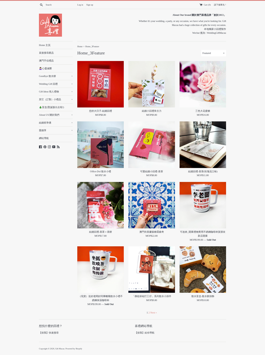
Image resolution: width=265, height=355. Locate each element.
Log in (80, 5)
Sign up (89, 5)
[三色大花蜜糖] (203, 84)
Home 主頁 (44, 45)
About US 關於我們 (56, 115)
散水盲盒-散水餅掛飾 (202, 296)
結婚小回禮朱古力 (151, 111)
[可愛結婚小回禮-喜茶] (151, 144)
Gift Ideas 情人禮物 (56, 91)
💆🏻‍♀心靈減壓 (45, 68)
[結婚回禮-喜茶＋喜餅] (100, 205)
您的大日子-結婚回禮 (100, 111)
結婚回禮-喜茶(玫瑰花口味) (202, 171)
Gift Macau (60, 349)
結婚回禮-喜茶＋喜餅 (100, 232)
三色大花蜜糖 (202, 111)
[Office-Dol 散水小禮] (100, 144)
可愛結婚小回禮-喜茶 (151, 171)
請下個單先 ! (220, 5)
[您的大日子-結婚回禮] (100, 84)
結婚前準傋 (56, 122)
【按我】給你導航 (144, 332)
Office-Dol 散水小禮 (100, 171)
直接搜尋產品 (46, 53)
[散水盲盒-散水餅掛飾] (203, 269)
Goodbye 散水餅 (56, 76)
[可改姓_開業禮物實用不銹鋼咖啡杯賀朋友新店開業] (203, 205)
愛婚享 (56, 130)
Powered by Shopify (73, 349)
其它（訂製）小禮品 (56, 99)
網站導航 (44, 138)
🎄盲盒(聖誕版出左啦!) (51, 107)
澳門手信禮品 (46, 60)
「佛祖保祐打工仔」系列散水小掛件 (151, 296)
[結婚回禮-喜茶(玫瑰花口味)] (203, 144)
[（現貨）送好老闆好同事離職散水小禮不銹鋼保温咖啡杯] (100, 269)
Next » (153, 312)
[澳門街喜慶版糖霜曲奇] (151, 205)
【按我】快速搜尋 (49, 332)
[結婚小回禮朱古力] (151, 84)
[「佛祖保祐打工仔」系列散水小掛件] (151, 269)
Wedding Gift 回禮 (56, 84)
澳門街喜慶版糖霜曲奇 (151, 232)
